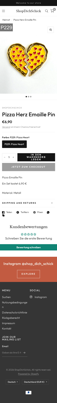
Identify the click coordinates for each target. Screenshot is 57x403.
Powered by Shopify (28, 373)
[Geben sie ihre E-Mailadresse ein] (24, 353)
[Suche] (46, 11)
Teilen (9, 212)
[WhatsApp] (49, 212)
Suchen (6, 297)
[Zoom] (51, 30)
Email (5, 346)
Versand (6, 126)
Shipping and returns (19, 203)
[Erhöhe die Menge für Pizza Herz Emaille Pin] (13, 157)
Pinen (40, 212)
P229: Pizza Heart (14, 144)
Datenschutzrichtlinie (14, 312)
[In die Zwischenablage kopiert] (4, 215)
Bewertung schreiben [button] (28, 247)
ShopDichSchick (28, 11)
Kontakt (6, 328)
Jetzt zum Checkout (28, 166)
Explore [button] (28, 273)
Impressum (8, 323)
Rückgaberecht (11, 317)
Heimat (6, 19)
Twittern (25, 212)
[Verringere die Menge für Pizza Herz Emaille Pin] (4, 157)
